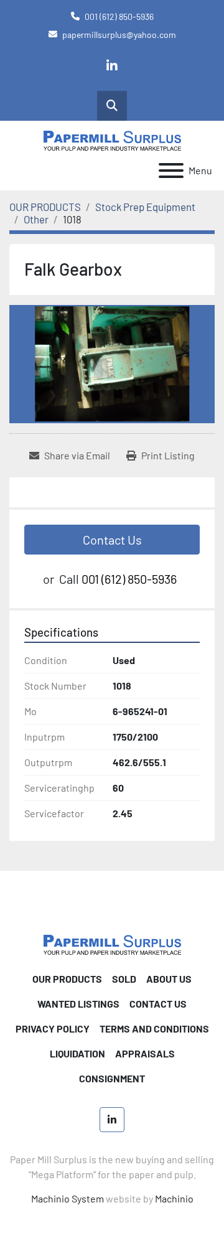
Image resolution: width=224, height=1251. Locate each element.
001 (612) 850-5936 (119, 16)
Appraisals (145, 1053)
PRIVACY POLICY (53, 1028)
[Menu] (171, 170)
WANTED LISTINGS (78, 1004)
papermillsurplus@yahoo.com (119, 34)
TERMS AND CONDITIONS (154, 1028)
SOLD (124, 979)
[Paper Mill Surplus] (112, 943)
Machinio (174, 1198)
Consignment (112, 1078)
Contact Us (112, 539)
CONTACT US (158, 1004)
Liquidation (77, 1053)
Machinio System (67, 1198)
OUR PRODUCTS (67, 979)
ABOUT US (169, 979)
